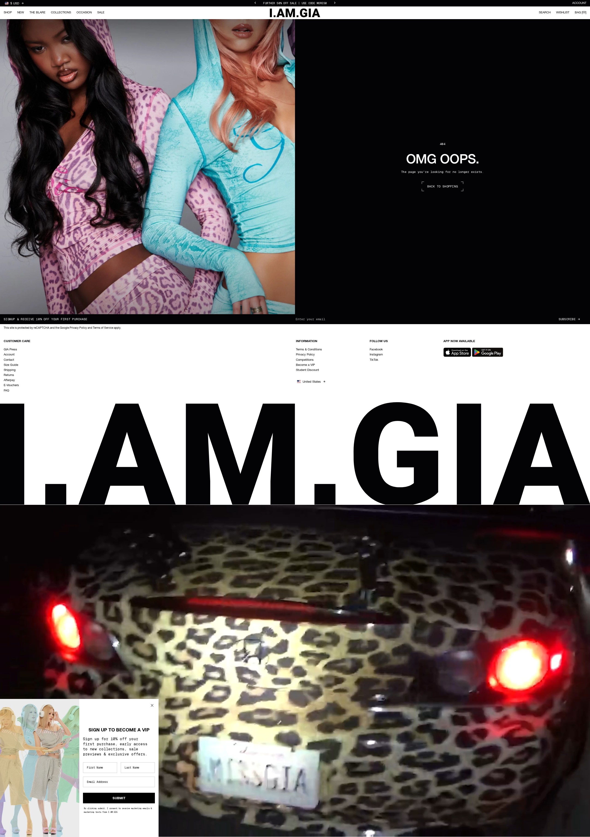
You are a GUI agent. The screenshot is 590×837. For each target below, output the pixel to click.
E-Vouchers (11, 385)
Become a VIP (305, 365)
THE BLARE (37, 12)
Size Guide (11, 365)
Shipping (9, 370)
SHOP (8, 12)
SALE (100, 12)
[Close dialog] (152, 705)
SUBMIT (119, 798)
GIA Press (10, 349)
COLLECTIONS (61, 12)
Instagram (376, 354)
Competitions (305, 359)
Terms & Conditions (309, 349)
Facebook (376, 349)
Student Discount (307, 370)
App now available (459, 341)
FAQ (6, 390)
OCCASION (84, 12)
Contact (9, 359)
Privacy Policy (305, 354)
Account (579, 3)
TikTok (374, 359)
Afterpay (9, 380)
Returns (9, 375)
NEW (20, 12)
